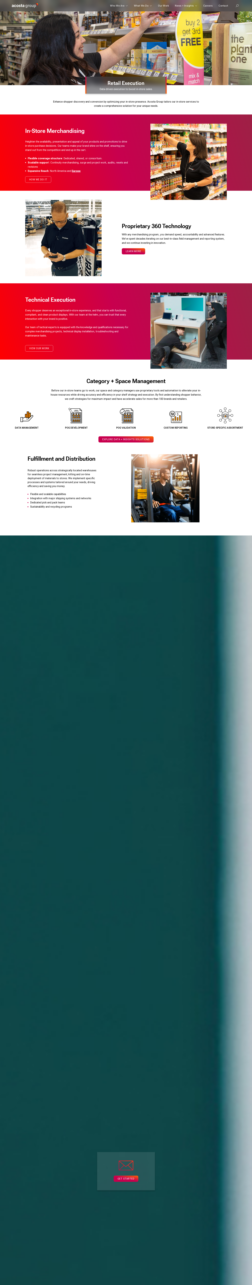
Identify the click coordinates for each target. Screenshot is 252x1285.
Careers (208, 5)
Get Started (126, 1178)
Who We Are (117, 5)
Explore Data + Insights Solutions (126, 439)
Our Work (163, 5)
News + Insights (184, 5)
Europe (76, 171)
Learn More (133, 251)
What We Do (141, 5)
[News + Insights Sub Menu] (196, 6)
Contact (223, 5)
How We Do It (38, 179)
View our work (39, 348)
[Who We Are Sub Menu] (126, 6)
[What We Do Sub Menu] (150, 6)
